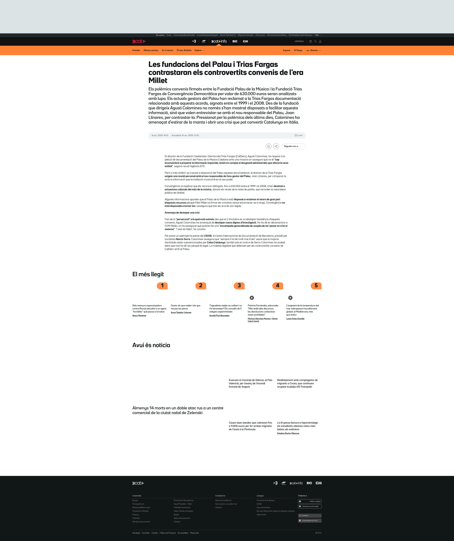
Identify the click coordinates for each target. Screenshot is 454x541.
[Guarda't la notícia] (268, 146)
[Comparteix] (276, 146)
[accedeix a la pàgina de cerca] (315, 41)
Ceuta (169, 35)
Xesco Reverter (139, 316)
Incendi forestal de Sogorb (207, 35)
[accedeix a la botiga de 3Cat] (311, 41)
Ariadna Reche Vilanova (288, 433)
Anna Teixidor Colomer (181, 313)
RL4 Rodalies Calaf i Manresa (300, 35)
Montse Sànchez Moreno (259, 319)
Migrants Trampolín (245, 35)
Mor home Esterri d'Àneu (276, 35)
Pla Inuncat (260, 35)
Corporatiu (299, 41)
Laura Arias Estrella (295, 319)
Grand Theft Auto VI (228, 35)
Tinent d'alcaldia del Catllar (184, 35)
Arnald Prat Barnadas (219, 316)
